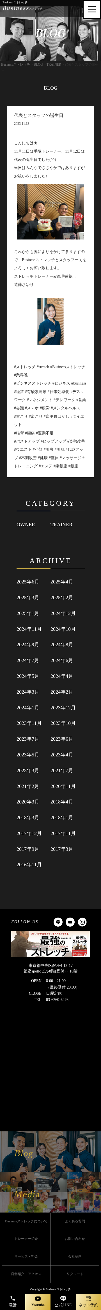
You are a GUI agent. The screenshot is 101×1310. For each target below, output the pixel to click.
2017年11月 (63, 833)
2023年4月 (61, 755)
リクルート (74, 1274)
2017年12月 (29, 833)
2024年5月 (28, 676)
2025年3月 (28, 597)
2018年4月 (61, 802)
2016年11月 (29, 864)
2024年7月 (28, 660)
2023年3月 (28, 770)
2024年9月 (28, 644)
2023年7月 (28, 739)
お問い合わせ (75, 1239)
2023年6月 (61, 739)
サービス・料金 (26, 1256)
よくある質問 (75, 1221)
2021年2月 (28, 786)
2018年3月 (28, 817)
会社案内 (75, 1256)
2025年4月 (61, 582)
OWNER (26, 524)
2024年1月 (28, 707)
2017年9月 (28, 849)
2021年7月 (61, 770)
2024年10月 (63, 629)
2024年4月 (61, 676)
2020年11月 (63, 786)
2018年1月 (61, 817)
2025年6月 (28, 582)
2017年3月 (61, 849)
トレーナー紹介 (26, 1239)
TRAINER (61, 524)
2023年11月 (29, 723)
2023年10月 (63, 723)
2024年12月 (63, 613)
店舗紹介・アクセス (26, 1274)
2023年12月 (63, 707)
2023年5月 (28, 755)
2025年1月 (28, 613)
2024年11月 (29, 629)
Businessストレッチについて (26, 1221)
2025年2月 (61, 597)
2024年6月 (61, 660)
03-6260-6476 (57, 1000)
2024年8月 (61, 644)
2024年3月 (28, 692)
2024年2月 (61, 692)
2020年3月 (28, 802)
